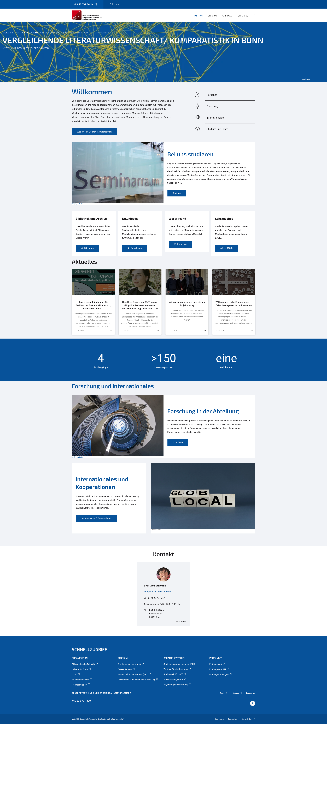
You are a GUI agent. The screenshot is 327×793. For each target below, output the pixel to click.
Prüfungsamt (215, 664)
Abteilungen (30, 32)
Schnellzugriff (89, 649)
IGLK (5, 32)
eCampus (235, 693)
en (117, 4)
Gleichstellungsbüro (173, 679)
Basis (222, 693)
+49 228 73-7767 (156, 598)
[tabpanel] (163, 52)
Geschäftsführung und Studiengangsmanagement (101, 693)
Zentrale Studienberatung (176, 669)
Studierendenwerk (80, 679)
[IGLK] (87, 15)
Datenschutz (232, 719)
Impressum (219, 719)
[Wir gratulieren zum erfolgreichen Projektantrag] (205, 330)
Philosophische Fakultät (83, 664)
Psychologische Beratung (176, 684)
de (111, 4)
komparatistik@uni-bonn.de (157, 591)
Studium (212, 15)
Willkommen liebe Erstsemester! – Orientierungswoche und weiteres (233, 304)
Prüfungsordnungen (219, 674)
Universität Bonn (82, 4)
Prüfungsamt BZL (217, 669)
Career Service (125, 669)
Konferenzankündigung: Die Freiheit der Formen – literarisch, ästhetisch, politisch (93, 305)
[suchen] (253, 17)
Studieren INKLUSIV (173, 674)
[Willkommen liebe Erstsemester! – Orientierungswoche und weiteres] (252, 330)
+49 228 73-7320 (81, 700)
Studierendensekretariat (129, 664)
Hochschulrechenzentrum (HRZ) (133, 674)
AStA (74, 674)
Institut (198, 15)
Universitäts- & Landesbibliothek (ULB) (136, 679)
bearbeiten (250, 693)
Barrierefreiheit (247, 719)
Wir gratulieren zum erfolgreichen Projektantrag (187, 304)
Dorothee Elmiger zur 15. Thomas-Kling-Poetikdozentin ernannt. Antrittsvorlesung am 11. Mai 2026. (140, 305)
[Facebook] (252, 704)
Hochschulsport (79, 684)
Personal (227, 15)
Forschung (242, 15)
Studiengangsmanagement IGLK (179, 664)
